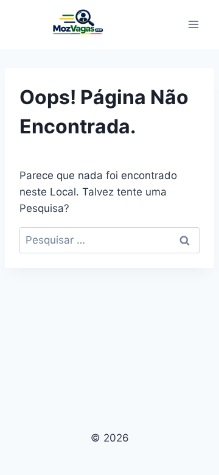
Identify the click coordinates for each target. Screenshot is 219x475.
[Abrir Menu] (193, 24)
